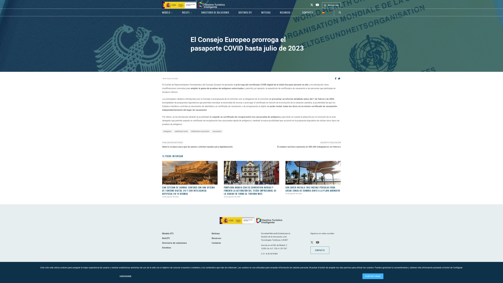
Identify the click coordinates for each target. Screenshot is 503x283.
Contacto (307, 12)
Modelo (166, 12)
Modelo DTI (167, 233)
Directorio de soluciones (215, 12)
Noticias (266, 12)
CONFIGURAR (125, 276)
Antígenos (167, 131)
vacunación (217, 131)
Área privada (333, 5)
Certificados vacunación (200, 131)
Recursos (285, 12)
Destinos (166, 247)
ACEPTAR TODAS (373, 276)
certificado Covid (181, 131)
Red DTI (186, 12)
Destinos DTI (245, 12)
